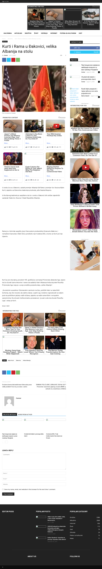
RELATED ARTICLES (9, 414)
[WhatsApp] (18, 60)
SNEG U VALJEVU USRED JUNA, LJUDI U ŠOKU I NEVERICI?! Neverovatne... (56, 518)
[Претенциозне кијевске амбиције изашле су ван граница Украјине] (12, 425)
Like (97, 48)
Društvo (28, 33)
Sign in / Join (5, 1)
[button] (97, 33)
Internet (53, 33)
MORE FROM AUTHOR (25, 414)
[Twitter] (9, 60)
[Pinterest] (13, 60)
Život (36, 33)
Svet (80, 33)
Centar (6, 55)
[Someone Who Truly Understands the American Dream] (56, 425)
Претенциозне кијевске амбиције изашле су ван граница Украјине (9, 436)
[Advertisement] (34, 216)
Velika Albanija (26, 360)
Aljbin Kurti (11, 360)
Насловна (8, 33)
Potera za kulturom (68, 33)
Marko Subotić (85, 96)
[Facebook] (4, 60)
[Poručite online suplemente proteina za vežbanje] (85, 255)
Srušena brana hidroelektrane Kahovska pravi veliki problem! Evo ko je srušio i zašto (17, 386)
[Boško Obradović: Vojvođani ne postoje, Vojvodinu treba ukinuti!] (41, 540)
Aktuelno (18, 33)
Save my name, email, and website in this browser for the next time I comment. (30, 489)
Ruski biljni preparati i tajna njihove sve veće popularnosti (89, 91)
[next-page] (6, 442)
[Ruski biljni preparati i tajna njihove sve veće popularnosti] (75, 95)
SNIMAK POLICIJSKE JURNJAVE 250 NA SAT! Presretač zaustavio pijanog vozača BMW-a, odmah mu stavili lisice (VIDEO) (51, 387)
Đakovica (18, 360)
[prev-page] (3, 442)
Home (4, 39)
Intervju (44, 33)
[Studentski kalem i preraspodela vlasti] (34, 425)
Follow (96, 52)
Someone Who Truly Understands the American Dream (54, 436)
